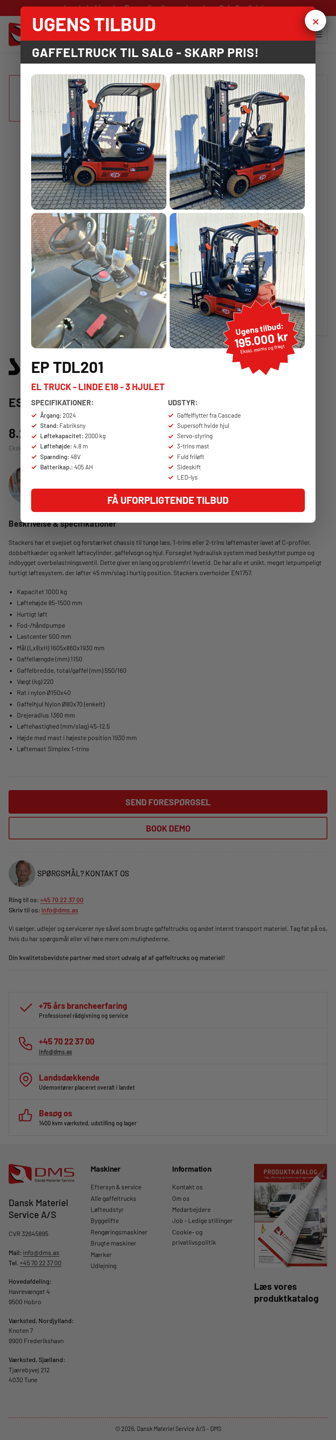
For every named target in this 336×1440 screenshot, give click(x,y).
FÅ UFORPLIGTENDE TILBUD (168, 500)
